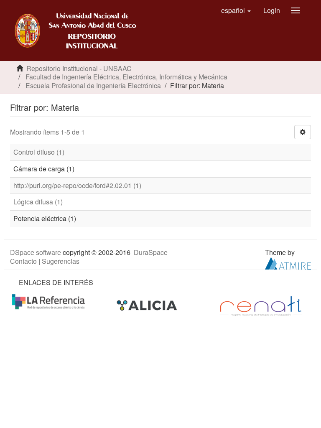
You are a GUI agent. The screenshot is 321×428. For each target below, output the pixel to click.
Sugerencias (60, 261)
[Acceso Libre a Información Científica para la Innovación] (148, 305)
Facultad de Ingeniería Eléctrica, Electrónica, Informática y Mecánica (126, 77)
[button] (236, 10)
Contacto (23, 261)
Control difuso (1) (38, 152)
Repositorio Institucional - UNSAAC (79, 68)
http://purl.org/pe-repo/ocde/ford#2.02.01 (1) (77, 185)
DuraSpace (151, 252)
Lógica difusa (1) (38, 201)
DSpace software (35, 252)
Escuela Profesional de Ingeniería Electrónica (93, 85)
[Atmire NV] (288, 262)
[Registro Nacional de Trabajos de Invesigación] (261, 305)
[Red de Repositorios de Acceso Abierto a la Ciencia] (49, 301)
